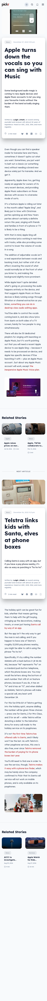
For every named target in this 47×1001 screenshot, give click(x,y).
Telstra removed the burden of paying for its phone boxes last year (23, 752)
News (8, 42)
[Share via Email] (36, 134)
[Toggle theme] (27, 5)
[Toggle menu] (43, 4)
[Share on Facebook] (27, 134)
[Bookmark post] (40, 134)
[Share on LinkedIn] (31, 134)
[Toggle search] (32, 4)
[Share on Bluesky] (22, 134)
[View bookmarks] (37, 5)
